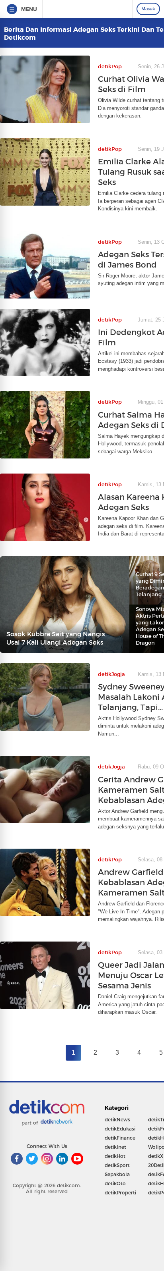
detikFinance (120, 1138)
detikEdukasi (120, 1129)
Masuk (148, 9)
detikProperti (120, 1193)
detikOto (115, 1183)
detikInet (115, 1147)
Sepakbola (117, 1174)
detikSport (117, 1165)
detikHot (115, 1156)
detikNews (117, 1120)
